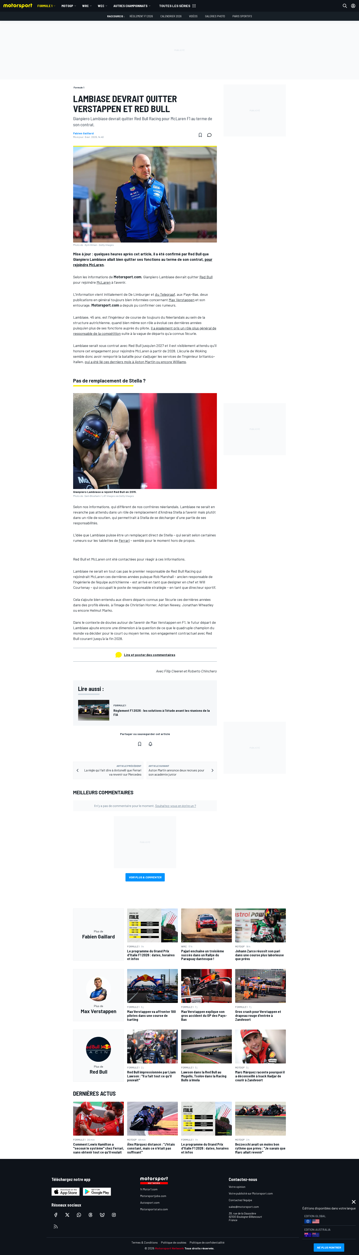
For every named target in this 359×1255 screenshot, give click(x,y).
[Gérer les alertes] (150, 744)
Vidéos (193, 16)
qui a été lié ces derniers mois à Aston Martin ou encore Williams (135, 361)
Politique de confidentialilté (207, 1242)
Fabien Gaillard (83, 133)
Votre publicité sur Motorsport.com (251, 1193)
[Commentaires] (210, 135)
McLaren (104, 282)
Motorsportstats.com (154, 1209)
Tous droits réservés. (199, 1248)
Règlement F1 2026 (141, 16)
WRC (85, 6)
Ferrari (124, 540)
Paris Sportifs (242, 16)
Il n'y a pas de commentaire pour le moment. (145, 806)
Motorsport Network (169, 1248)
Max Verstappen (181, 299)
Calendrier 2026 (171, 16)
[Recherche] (345, 6)
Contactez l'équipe (240, 1200)
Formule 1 (44, 6)
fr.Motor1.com (148, 1189)
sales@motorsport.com (244, 1206)
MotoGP (67, 6)
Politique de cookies (173, 1242)
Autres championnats (130, 6)
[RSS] (56, 1226)
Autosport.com (150, 1202)
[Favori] (200, 135)
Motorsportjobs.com (153, 1196)
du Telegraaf (165, 294)
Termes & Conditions (145, 1242)
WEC (101, 6)
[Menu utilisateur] (353, 6)
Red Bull (206, 277)
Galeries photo (215, 16)
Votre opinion (237, 1186)
